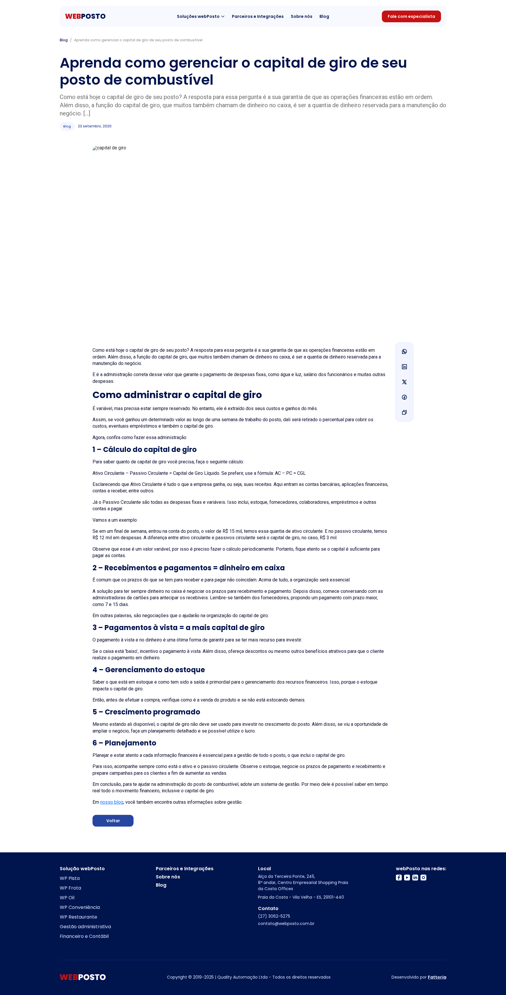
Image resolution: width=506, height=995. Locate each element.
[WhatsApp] (404, 351)
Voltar (113, 821)
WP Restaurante (78, 917)
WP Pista (70, 878)
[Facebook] (404, 397)
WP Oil (67, 897)
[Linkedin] (404, 366)
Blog (324, 16)
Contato (268, 908)
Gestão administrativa (85, 926)
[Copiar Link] (404, 412)
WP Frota (70, 888)
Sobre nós (301, 16)
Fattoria (437, 977)
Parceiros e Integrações (258, 16)
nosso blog (111, 802)
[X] (404, 382)
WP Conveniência (80, 907)
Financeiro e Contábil (84, 936)
